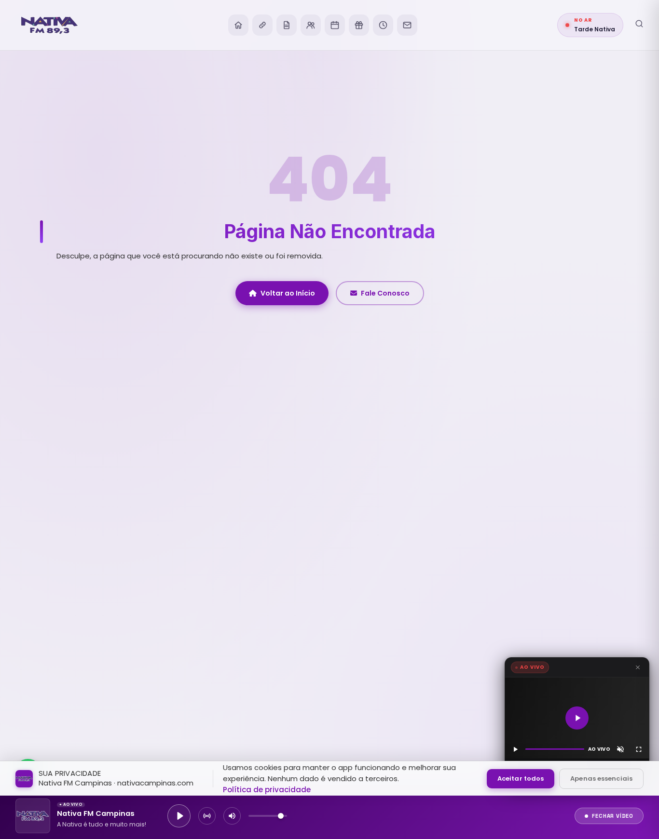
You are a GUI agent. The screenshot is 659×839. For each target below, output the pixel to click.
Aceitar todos (520, 778)
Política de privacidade (267, 790)
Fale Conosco (385, 293)
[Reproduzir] (577, 718)
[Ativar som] (620, 749)
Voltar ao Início (288, 293)
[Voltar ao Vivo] (207, 816)
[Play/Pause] (179, 815)
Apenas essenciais (601, 778)
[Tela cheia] (638, 749)
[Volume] (232, 816)
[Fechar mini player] (637, 667)
